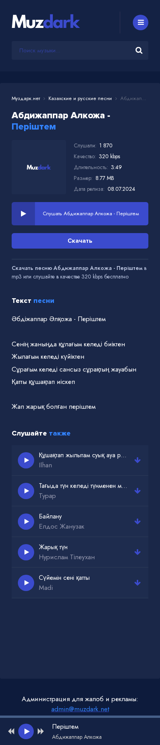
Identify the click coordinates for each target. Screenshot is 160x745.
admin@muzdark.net (80, 709)
